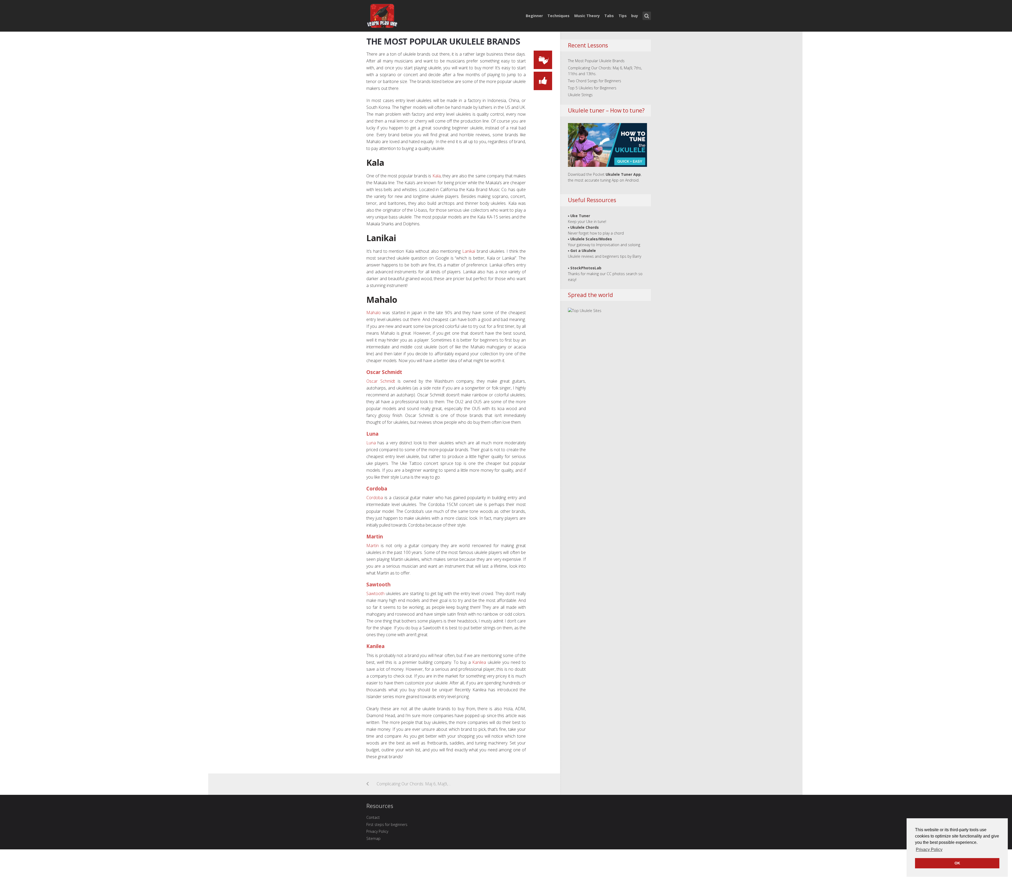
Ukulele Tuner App (623, 174)
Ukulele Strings (580, 94)
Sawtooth (375, 593)
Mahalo (373, 312)
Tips (623, 15)
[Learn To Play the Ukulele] (382, 15)
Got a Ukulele (583, 250)
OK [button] (957, 863)
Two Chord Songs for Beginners (594, 80)
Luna (371, 443)
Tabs (609, 15)
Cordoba (374, 497)
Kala (436, 176)
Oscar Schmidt (380, 381)
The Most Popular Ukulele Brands (443, 41)
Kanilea (479, 662)
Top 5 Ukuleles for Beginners (592, 87)
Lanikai (468, 251)
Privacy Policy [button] (929, 849)
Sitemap (373, 838)
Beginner (534, 15)
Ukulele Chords (584, 227)
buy (634, 15)
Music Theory (587, 15)
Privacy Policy (377, 831)
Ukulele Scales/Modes (591, 238)
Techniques (558, 15)
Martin (372, 545)
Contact (373, 817)
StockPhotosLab (585, 267)
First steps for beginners (386, 824)
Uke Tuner (580, 215)
